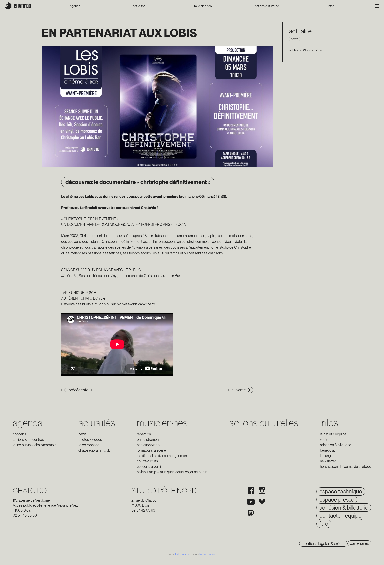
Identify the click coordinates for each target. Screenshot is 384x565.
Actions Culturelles (267, 6)
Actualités (139, 6)
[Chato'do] (18, 6)
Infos (331, 6)
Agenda (75, 6)
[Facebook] (251, 490)
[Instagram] (262, 490)
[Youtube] (251, 502)
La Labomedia (182, 554)
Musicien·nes (203, 6)
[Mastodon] (251, 513)
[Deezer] (262, 502)
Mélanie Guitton (207, 554)
